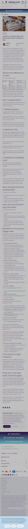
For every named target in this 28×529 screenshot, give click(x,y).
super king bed (11, 288)
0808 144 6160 (10, 446)
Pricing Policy (3, 486)
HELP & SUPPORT (5, 463)
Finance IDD (3, 489)
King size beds (6, 116)
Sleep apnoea (7, 309)
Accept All (7, 526)
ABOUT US (3, 460)
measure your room (16, 132)
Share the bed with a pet (10, 294)
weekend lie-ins (19, 295)
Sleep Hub (6, 14)
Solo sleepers (7, 195)
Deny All (13, 526)
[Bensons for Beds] (14, 2)
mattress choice (7, 361)
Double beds (6, 112)
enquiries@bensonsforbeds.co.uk (11, 449)
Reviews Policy (4, 488)
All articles (15, 426)
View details (7, 426)
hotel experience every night (14, 321)
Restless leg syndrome (9, 314)
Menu (26, 3)
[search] (25, 6)
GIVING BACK (4, 466)
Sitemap (2, 493)
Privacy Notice (3, 480)
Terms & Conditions (4, 482)
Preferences (20, 526)
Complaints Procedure (5, 491)
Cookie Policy (3, 484)
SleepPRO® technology (8, 366)
